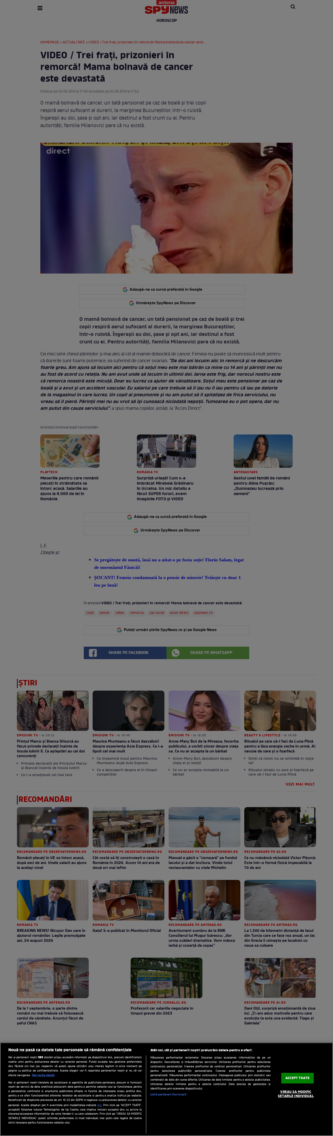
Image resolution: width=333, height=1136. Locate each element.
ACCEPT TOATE (297, 1078)
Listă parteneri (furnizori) (168, 1094)
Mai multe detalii (43, 1075)
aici (99, 1105)
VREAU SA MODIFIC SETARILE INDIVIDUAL (295, 1094)
